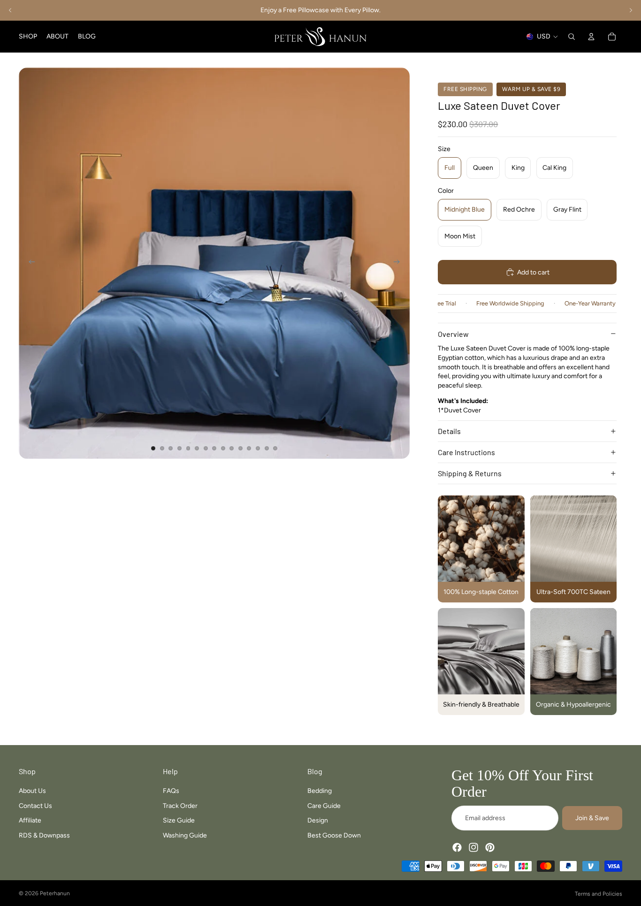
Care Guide (324, 805)
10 (232, 448)
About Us (32, 791)
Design (317, 820)
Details (449, 430)
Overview (453, 333)
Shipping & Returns (470, 473)
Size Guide (179, 820)
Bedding (319, 791)
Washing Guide (185, 835)
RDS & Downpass (44, 835)
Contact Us (35, 805)
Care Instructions (466, 452)
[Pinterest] (490, 847)
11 (240, 448)
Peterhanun (55, 893)
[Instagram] (473, 847)
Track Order (180, 805)
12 (249, 448)
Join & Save (592, 818)
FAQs (171, 791)
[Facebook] (457, 847)
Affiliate (30, 820)
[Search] (571, 36)
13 (258, 448)
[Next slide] (630, 10)
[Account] (591, 36)
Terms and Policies (598, 894)
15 (275, 448)
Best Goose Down (334, 835)
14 (266, 448)
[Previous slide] (10, 10)
